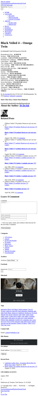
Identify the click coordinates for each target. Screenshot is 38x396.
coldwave (9, 311)
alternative (4, 309)
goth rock (20, 318)
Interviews (8, 244)
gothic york (20, 316)
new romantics (24, 320)
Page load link (5, 391)
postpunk (17, 321)
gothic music (5, 316)
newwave (4, 321)
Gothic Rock (13, 316)
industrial (30, 318)
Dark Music (7, 313)
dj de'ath (34, 313)
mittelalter (12, 320)
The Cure (4, 325)
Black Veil (11, 309)
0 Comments (18, 96)
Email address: (5, 350)
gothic (24, 314)
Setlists (12, 96)
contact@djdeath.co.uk (12, 332)
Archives (3, 260)
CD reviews (8, 237)
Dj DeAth (6, 94)
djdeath (3, 314)
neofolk (17, 320)
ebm (7, 314)
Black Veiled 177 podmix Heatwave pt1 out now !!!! (21, 143)
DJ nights (8, 242)
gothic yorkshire (30, 316)
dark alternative (23, 311)
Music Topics (9, 246)
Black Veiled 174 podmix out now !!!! (16, 183)
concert (7, 239)
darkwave (15, 313)
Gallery (7, 128)
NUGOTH (10, 321)
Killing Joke (4, 320)
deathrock (21, 313)
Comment (4, 201)
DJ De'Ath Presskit (10, 240)
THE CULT (31, 323)
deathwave (28, 313)
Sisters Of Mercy (22, 323)
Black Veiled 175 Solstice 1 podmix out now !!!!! (20, 170)
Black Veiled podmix (20, 309)
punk (21, 321)
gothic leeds (29, 314)
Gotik (25, 318)
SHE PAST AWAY (30, 321)
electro (11, 314)
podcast (6, 96)
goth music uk (12, 318)
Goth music (4, 318)
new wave (33, 320)
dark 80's (15, 311)
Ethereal (15, 314)
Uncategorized (9, 253)
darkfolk (30, 311)
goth (20, 314)
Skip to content (5, 1)
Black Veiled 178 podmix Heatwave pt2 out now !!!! (21, 127)
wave (8, 325)
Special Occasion (10, 251)
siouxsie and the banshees (9, 323)
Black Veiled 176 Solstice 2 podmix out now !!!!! (20, 157)
